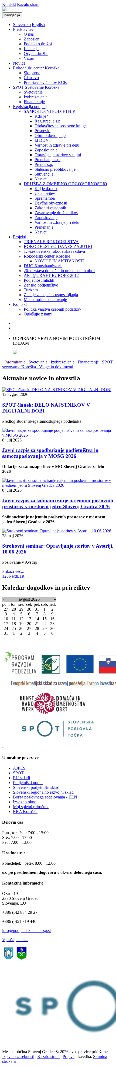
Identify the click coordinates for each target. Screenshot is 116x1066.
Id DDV (42, 140)
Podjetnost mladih (39, 280)
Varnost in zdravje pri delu (57, 145)
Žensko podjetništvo (41, 285)
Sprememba (45, 198)
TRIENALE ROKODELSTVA (51, 241)
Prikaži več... (13, 571)
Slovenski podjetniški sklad (36, 787)
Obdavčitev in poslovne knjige (61, 126)
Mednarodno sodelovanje (45, 299)
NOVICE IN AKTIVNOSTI (59, 261)
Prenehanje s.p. (47, 159)
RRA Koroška (25, 811)
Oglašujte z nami (38, 314)
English (38, 24)
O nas (29, 34)
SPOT (18, 773)
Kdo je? (41, 116)
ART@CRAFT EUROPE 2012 (51, 275)
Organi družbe (36, 53)
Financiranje (34, 101)
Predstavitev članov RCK (45, 82)
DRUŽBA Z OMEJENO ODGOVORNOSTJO (65, 183)
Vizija (29, 58)
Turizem (31, 290)
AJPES (19, 768)
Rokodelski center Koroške (47, 256)
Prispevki (42, 130)
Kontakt (9, 4)
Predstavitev (23, 29)
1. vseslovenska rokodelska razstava (54, 251)
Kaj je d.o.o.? (46, 188)
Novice (19, 63)
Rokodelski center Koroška (36, 68)
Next (13, 576)
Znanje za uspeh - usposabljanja (51, 294)
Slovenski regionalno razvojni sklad (43, 792)
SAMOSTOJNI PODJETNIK (50, 111)
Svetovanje (33, 92)
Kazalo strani (28, 4)
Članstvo (31, 77)
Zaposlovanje (46, 150)
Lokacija (31, 48)
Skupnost (32, 72)
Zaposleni (32, 39)
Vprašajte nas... (15, 939)
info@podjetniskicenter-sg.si (26, 930)
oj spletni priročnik (33, 806)
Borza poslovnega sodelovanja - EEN (45, 797)
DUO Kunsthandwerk (43, 265)
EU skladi (21, 777)
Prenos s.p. (44, 164)
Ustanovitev (45, 193)
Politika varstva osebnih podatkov (52, 309)
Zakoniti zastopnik (50, 208)
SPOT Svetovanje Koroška (36, 87)
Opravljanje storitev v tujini (58, 155)
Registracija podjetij (30, 106)
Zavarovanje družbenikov (56, 212)
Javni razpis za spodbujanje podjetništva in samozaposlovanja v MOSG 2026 (50, 453)
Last (20, 576)
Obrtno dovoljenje (50, 135)
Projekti (19, 237)
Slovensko (22, 24)
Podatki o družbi (38, 44)
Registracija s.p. (48, 121)
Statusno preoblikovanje (55, 169)
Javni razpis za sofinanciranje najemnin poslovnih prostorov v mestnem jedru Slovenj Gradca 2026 (57, 503)
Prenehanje (44, 227)
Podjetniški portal (28, 782)
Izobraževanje (35, 97)
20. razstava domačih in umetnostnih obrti (59, 270)
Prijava (68, 1056)
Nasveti (41, 179)
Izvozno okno (24, 802)
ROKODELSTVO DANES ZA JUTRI (58, 246)
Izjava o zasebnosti (18, 1056)
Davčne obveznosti (51, 203)
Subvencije (44, 174)
